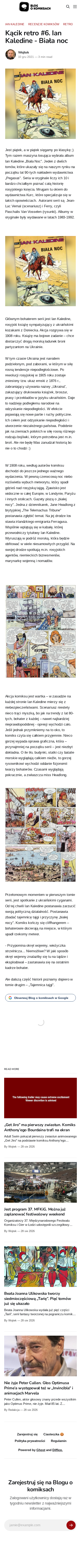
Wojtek (23, 52)
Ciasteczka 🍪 (53, 1434)
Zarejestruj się (27, 1434)
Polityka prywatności (30, 1441)
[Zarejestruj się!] (71, 1525)
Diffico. (57, 1450)
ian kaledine (15, 24)
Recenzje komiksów (43, 24)
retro (68, 24)
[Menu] (75, 6)
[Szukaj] (68, 6)
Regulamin (58, 1441)
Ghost (40, 1450)
